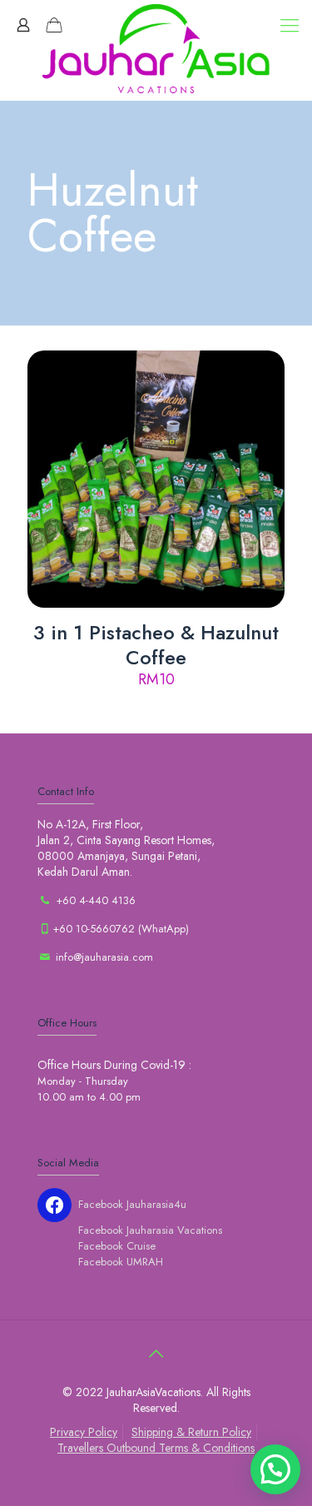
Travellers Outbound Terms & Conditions (156, 1447)
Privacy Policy (83, 1432)
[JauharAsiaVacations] (156, 50)
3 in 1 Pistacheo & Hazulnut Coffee (156, 645)
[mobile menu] (289, 25)
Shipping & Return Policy (191, 1432)
